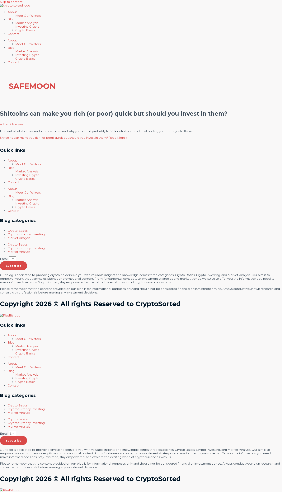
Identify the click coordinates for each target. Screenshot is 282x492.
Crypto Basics (25, 30)
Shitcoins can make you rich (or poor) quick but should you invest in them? (114, 113)
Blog (11, 19)
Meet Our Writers (28, 15)
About (12, 12)
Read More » (63, 137)
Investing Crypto (27, 26)
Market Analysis (19, 238)
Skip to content (11, 2)
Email (4, 259)
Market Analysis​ (26, 23)
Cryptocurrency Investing (26, 234)
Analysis (17, 124)
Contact (13, 34)
